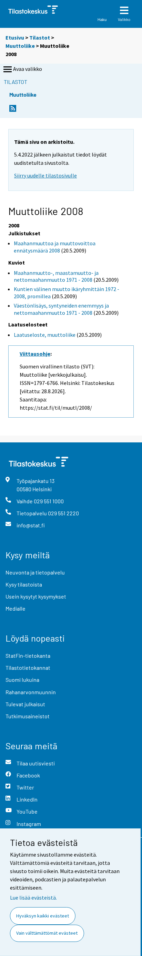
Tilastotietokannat (28, 667)
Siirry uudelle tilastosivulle (45, 175)
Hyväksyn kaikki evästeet (42, 916)
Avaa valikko (27, 68)
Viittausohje (35, 353)
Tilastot (39, 37)
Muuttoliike (20, 45)
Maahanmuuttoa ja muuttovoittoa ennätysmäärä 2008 (54, 247)
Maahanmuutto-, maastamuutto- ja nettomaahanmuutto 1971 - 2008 (56, 276)
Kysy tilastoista (24, 584)
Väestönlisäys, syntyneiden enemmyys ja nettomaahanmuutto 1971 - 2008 (61, 309)
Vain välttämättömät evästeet (47, 933)
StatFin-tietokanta (28, 655)
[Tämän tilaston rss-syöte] (12, 110)
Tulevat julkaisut (25, 704)
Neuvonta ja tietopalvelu (35, 572)
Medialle (16, 608)
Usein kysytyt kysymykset (36, 596)
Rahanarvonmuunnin (31, 692)
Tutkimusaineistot (28, 716)
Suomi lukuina (22, 679)
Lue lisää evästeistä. (33, 897)
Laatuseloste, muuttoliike (44, 334)
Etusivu (15, 37)
